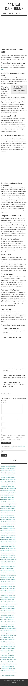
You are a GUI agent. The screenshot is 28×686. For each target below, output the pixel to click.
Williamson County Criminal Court (8, 673)
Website (3, 428)
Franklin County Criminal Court (8, 521)
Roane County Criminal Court (7, 626)
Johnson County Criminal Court (8, 566)
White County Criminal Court (7, 670)
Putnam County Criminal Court (8, 621)
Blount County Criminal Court (7, 475)
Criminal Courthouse (14, 6)
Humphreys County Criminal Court (8, 559)
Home (4, 13)
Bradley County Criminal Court (8, 477)
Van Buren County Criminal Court (8, 659)
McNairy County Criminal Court (8, 597)
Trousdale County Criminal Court (8, 653)
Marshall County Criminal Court (8, 590)
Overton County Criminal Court (8, 613)
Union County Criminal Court (7, 657)
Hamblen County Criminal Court (8, 535)
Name (3, 416)
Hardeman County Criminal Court (8, 541)
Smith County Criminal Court (7, 641)
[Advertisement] (14, 167)
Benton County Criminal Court (7, 470)
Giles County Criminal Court (7, 526)
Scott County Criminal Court (7, 633)
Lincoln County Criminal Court (8, 579)
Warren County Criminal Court (8, 662)
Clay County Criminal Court (7, 495)
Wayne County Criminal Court (7, 666)
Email (3, 422)
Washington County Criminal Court (8, 664)
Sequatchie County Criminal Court (8, 635)
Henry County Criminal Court (7, 553)
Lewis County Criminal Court (7, 577)
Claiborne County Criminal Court (8, 493)
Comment (3, 402)
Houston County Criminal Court (8, 557)
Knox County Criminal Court (7, 568)
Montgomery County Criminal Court (9, 604)
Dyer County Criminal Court (7, 515)
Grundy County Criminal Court (8, 533)
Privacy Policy (15, 684)
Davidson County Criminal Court (8, 506)
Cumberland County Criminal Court (9, 504)
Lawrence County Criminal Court (8, 575)
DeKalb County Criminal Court (8, 510)
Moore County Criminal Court (7, 606)
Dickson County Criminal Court (8, 513)
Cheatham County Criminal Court (8, 488)
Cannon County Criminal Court (8, 481)
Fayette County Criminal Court (8, 517)
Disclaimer (22, 684)
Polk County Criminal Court (7, 619)
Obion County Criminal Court (7, 610)
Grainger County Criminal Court (8, 528)
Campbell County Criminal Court (8, 479)
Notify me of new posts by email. (12, 439)
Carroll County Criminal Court (7, 484)
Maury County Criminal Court (7, 593)
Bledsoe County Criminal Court (8, 473)
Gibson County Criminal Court (7, 524)
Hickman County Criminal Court (8, 555)
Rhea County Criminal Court (7, 624)
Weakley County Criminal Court (8, 668)
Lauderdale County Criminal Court (8, 573)
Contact (18, 13)
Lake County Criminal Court (7, 570)
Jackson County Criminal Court (8, 561)
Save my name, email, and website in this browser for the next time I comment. (13, 436)
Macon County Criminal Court (7, 584)
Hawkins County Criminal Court (8, 546)
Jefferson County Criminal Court (8, 564)
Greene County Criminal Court (7, 530)
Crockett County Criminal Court (8, 501)
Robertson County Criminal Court (8, 628)
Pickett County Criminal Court (7, 617)
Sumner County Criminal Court (8, 648)
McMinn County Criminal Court (8, 595)
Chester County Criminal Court (8, 490)
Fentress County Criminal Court (8, 519)
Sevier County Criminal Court (7, 637)
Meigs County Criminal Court (7, 599)
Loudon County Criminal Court (8, 581)
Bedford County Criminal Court (8, 468)
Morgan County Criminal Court (8, 608)
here (2, 69)
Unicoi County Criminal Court (7, 655)
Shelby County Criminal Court (7, 639)
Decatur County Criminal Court (8, 508)
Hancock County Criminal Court (8, 539)
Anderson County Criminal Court (8, 466)
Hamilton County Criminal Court (8, 537)
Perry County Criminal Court (7, 615)
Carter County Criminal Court (7, 486)
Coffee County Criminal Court (7, 499)
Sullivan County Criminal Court (8, 646)
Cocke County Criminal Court (7, 497)
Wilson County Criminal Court (7, 675)
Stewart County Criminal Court (8, 644)
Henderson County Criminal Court (8, 550)
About (11, 13)
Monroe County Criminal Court (8, 601)
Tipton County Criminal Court (7, 650)
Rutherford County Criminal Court (8, 630)
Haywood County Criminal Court (8, 548)
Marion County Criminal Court (8, 588)
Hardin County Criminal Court (7, 544)
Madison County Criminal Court (8, 586)
